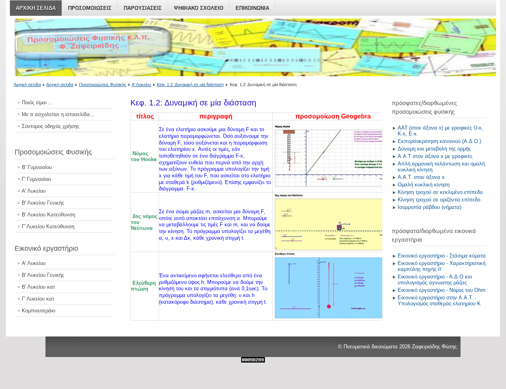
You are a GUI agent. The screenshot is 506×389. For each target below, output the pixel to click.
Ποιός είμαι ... (37, 102)
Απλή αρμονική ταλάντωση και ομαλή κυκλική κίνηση (441, 167)
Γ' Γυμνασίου (36, 179)
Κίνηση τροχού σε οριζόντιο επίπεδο (439, 200)
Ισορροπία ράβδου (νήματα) (429, 207)
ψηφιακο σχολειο (198, 8)
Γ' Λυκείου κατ (38, 299)
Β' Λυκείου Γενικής (43, 203)
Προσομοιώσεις (89, 8)
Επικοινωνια (252, 8)
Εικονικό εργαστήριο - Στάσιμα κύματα (442, 256)
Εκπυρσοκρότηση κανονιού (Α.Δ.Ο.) (439, 141)
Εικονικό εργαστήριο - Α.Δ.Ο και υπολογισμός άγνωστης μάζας (435, 280)
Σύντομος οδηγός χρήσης (50, 126)
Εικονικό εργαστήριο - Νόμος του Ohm (441, 290)
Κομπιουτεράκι (38, 311)
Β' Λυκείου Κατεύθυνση (48, 215)
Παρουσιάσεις (143, 8)
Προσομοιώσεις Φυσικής (102, 84)
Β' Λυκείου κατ (38, 287)
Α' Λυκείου (141, 84)
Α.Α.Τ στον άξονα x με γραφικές (435, 156)
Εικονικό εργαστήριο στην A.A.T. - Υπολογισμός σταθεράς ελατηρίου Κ (439, 300)
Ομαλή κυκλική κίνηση (423, 185)
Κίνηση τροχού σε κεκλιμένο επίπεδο (440, 192)
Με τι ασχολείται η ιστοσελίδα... (58, 114)
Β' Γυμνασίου (37, 167)
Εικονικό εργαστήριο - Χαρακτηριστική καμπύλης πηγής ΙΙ (441, 266)
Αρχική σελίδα (27, 84)
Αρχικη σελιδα (36, 8)
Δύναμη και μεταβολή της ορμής (434, 149)
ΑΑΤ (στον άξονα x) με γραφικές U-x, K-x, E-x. (440, 131)
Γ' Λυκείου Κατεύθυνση (48, 226)
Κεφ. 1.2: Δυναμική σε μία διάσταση (190, 84)
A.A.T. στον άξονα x (421, 177)
